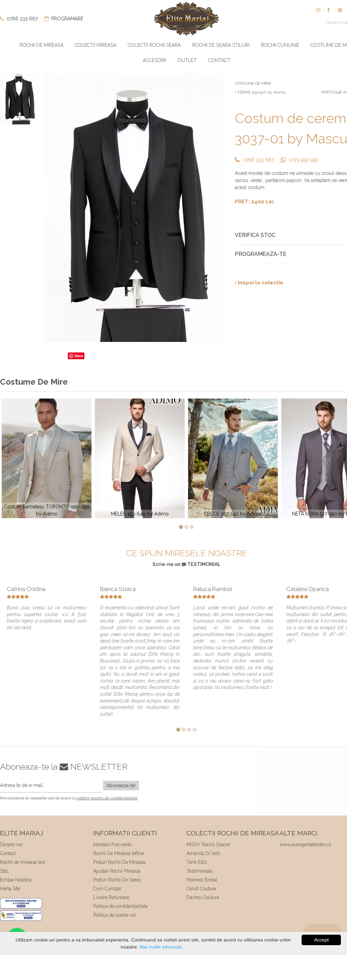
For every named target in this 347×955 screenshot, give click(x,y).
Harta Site (10, 888)
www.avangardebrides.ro (305, 844)
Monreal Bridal (201, 879)
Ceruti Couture (201, 888)
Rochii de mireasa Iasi (22, 862)
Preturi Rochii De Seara (117, 879)
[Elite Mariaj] (186, 19)
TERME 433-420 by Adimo (260, 92)
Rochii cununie (280, 45)
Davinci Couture (202, 897)
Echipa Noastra (16, 879)
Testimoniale (199, 871)
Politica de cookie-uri (114, 915)
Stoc (4, 871)
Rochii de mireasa (41, 45)
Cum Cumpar (107, 888)
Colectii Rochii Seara (154, 45)
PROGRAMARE (66, 18)
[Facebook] (329, 10)
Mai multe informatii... (163, 947)
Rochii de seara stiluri (220, 45)
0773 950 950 (304, 160)
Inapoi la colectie (260, 283)
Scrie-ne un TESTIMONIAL (186, 564)
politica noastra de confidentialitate (107, 798)
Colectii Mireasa (95, 45)
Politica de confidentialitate (120, 906)
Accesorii (154, 60)
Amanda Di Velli (203, 853)
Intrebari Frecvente (112, 844)
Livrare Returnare (111, 897)
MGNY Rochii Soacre (208, 844)
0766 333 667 (21, 18)
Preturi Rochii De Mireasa (119, 862)
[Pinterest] (340, 10)
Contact (219, 60)
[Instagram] (318, 10)
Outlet (187, 60)
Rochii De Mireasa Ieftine (118, 853)
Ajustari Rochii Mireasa (116, 871)
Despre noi (11, 844)
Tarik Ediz (196, 862)
